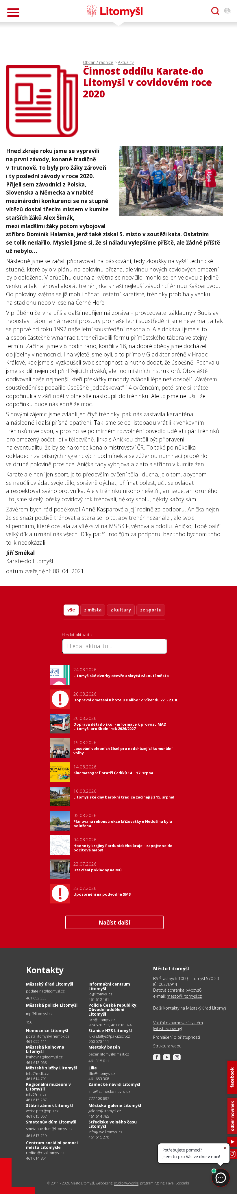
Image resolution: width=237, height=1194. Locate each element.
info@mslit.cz (37, 1073)
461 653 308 (98, 1078)
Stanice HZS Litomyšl (110, 1030)
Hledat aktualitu (77, 634)
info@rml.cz (36, 1094)
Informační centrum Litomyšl (109, 986)
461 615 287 (36, 1099)
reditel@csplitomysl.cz (45, 1153)
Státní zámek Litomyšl (49, 1105)
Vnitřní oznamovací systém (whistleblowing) (178, 1025)
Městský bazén (104, 1047)
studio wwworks (126, 1183)
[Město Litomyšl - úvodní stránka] (114, 11)
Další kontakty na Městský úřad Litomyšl (190, 1008)
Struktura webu (167, 1046)
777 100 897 (98, 1098)
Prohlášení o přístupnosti (176, 1037)
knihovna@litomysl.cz (44, 1057)
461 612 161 (98, 999)
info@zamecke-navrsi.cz (109, 1091)
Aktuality (126, 62)
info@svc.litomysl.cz (105, 1132)
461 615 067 (36, 1116)
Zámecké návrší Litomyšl (114, 1084)
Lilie (92, 1068)
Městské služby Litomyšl (51, 1068)
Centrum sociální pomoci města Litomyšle (52, 1145)
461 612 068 (36, 1062)
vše (71, 610)
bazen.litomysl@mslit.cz (108, 1054)
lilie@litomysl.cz (101, 1073)
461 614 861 (36, 1158)
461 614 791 (36, 1078)
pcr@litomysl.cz (101, 1020)
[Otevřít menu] (13, 12)
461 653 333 (36, 998)
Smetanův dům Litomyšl (51, 1122)
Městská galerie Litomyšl (114, 1105)
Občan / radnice (98, 62)
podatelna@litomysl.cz (45, 991)
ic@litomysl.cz (100, 994)
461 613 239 (36, 1135)
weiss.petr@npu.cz (42, 1111)
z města (92, 610)
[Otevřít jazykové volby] (227, 11)
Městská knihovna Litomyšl (45, 1049)
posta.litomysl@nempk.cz (47, 1036)
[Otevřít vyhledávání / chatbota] (215, 11)
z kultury (121, 610)
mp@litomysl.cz (39, 1014)
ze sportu (151, 610)
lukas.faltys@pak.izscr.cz (109, 1036)
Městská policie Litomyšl (51, 1005)
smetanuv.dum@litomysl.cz (49, 1129)
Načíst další (114, 922)
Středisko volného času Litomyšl (112, 1124)
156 (29, 1022)
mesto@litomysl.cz (184, 996)
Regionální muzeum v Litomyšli (48, 1087)
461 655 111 (36, 1041)
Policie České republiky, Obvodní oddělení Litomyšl (113, 1009)
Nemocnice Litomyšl (47, 1030)
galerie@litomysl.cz (104, 1111)
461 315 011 (98, 1060)
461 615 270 (98, 1137)
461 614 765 (98, 1116)
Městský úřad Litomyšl (49, 984)
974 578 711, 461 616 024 (110, 1024)
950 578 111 (98, 1041)
